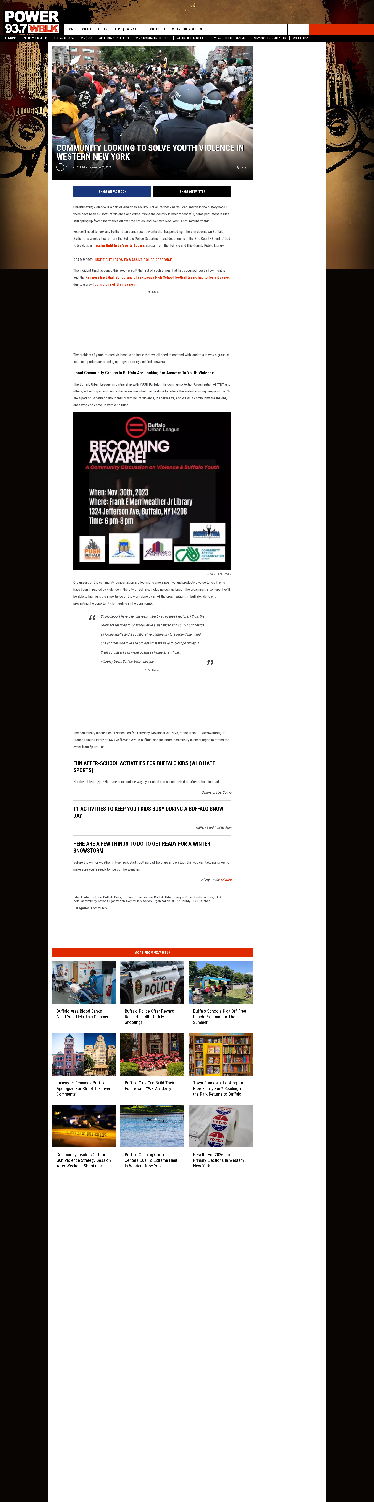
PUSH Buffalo (201, 901)
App (117, 29)
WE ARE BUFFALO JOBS (187, 29)
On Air (86, 29)
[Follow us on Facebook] (271, 29)
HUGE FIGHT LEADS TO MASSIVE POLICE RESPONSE (133, 260)
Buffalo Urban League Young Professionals (183, 897)
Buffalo (97, 897)
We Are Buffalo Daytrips (230, 38)
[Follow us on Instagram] (282, 29)
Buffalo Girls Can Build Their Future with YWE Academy (149, 1085)
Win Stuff (134, 29)
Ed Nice (70, 167)
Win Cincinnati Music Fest (152, 38)
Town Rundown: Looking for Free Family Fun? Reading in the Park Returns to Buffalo (218, 1088)
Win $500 (86, 38)
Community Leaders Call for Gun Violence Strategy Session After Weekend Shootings (83, 1160)
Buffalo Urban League (138, 897)
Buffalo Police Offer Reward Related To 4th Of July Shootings (149, 1016)
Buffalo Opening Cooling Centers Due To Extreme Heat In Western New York (151, 1160)
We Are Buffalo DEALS (192, 38)
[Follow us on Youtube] (303, 29)
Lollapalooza (64, 38)
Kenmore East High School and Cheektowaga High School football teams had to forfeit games (157, 277)
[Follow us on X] (293, 29)
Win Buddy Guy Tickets (114, 38)
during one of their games (115, 284)
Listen (103, 29)
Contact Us (156, 29)
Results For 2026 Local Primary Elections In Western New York (218, 1160)
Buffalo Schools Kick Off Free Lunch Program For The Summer (219, 1016)
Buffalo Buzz (112, 897)
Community (99, 908)
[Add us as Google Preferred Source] (260, 29)
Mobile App (300, 38)
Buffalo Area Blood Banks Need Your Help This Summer (82, 1013)
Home (71, 29)
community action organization (103, 901)
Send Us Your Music (34, 38)
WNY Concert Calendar (270, 38)
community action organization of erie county (158, 901)
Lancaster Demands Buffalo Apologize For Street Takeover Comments (83, 1088)
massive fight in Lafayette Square (118, 245)
